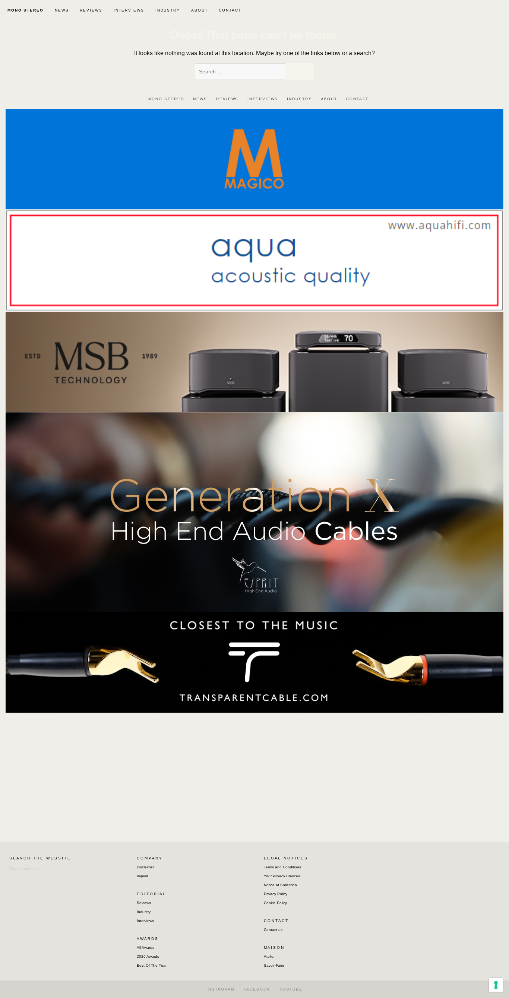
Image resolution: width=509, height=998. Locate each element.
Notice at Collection (280, 885)
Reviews (144, 903)
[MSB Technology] (254, 361)
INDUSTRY (167, 10)
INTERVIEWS (129, 10)
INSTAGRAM (220, 989)
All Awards (145, 947)
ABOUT (199, 10)
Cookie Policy (275, 903)
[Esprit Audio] (254, 511)
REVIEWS (91, 10)
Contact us (273, 930)
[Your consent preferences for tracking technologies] (496, 985)
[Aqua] (254, 260)
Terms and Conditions (282, 867)
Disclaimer (145, 867)
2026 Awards (148, 956)
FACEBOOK (257, 989)
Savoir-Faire (274, 965)
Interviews (145, 921)
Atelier (269, 956)
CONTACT (230, 10)
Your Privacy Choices (282, 876)
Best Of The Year (152, 965)
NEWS (62, 10)
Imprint (142, 876)
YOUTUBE (291, 989)
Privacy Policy (275, 894)
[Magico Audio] (254, 159)
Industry (144, 912)
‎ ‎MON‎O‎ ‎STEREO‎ (25, 10)
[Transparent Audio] (254, 662)
